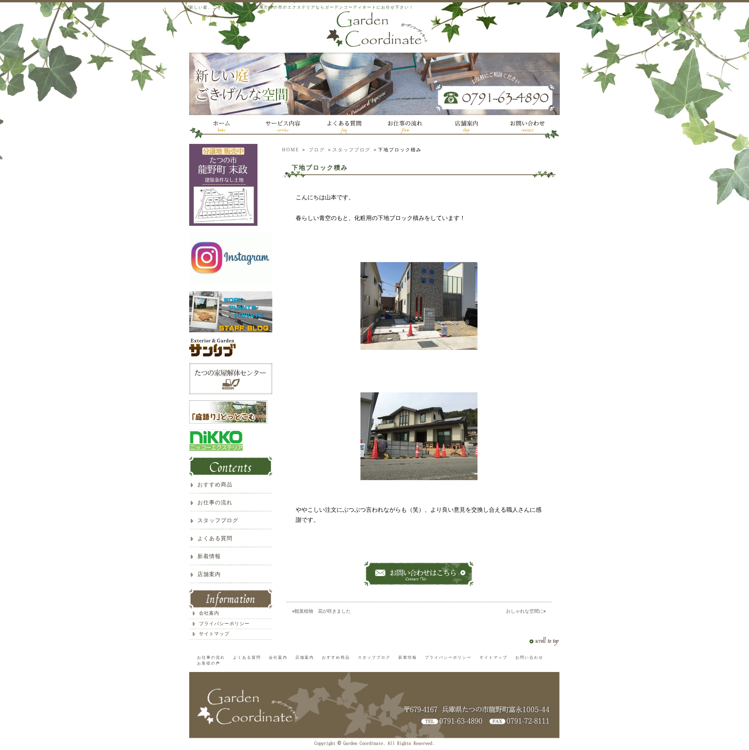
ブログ (317, 149)
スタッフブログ (351, 149)
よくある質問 (215, 538)
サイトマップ (214, 634)
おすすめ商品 (215, 485)
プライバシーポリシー (224, 623)
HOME (290, 149)
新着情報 (209, 556)
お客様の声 (208, 663)
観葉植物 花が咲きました (325, 611)
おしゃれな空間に (524, 611)
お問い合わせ (529, 657)
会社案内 (209, 613)
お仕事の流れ (215, 502)
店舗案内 (209, 574)
